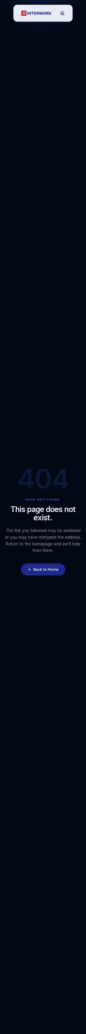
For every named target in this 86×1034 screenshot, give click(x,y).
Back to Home (46, 569)
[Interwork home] (36, 13)
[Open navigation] (62, 13)
